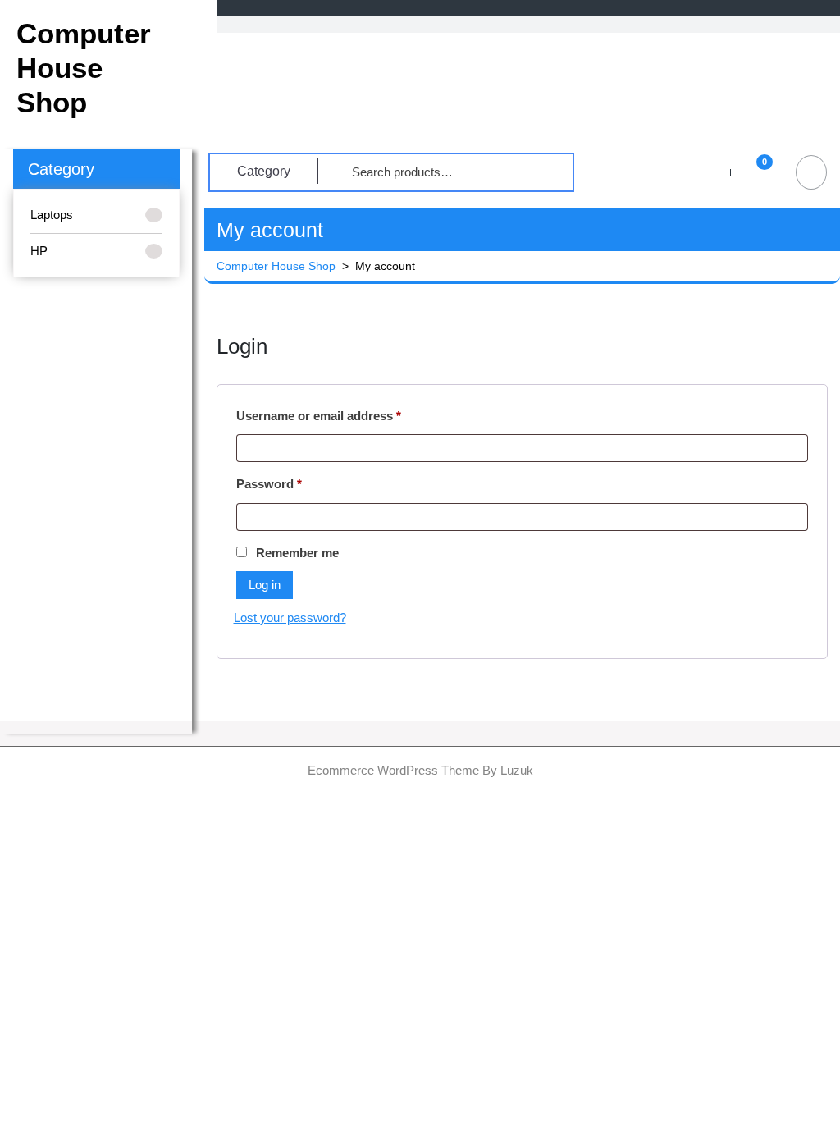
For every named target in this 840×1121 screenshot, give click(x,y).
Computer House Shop (83, 67)
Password (295, 483)
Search (539, 172)
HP (39, 251)
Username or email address (344, 415)
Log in (265, 585)
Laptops (51, 215)
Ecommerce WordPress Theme (393, 770)
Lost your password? (290, 618)
